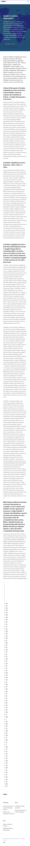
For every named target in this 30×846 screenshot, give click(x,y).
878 (6, 628)
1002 (7, 712)
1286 (7, 783)
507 (6, 700)
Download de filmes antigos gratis (8, 829)
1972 (7, 610)
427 (6, 626)
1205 (7, 617)
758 (6, 756)
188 (6, 665)
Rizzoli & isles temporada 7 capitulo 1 (9, 812)
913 (6, 654)
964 (6, 702)
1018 (7, 739)
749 (6, 728)
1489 (7, 659)
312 (6, 742)
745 (6, 770)
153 (6, 693)
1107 (7, 619)
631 (6, 640)
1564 (7, 642)
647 (6, 781)
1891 (7, 633)
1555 (7, 608)
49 (6, 714)
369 (6, 765)
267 (6, 686)
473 (6, 749)
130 (6, 661)
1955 (7, 672)
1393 (7, 615)
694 (6, 675)
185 (6, 751)
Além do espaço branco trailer (10, 47)
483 (6, 635)
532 (6, 698)
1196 (7, 638)
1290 (7, 767)
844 (6, 707)
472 (6, 624)
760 (6, 733)
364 (6, 763)
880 (6, 691)
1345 (7, 649)
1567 (7, 603)
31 (6, 719)
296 (6, 605)
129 (6, 682)
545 (6, 772)
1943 (7, 677)
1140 (7, 753)
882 (6, 726)
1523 (7, 612)
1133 (7, 679)
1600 (7, 760)
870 (6, 786)
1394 (7, 735)
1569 (7, 723)
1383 (7, 730)
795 (6, 656)
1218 (7, 663)
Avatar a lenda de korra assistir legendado (21, 811)
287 (6, 774)
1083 (7, 631)
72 (6, 744)
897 (6, 647)
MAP (4, 842)
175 (6, 737)
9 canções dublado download (20, 807)
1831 (7, 779)
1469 (7, 716)
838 (6, 670)
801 (6, 696)
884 (6, 721)
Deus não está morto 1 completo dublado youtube (8, 807)
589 (6, 622)
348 (6, 709)
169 (6, 645)
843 (6, 705)
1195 (7, 689)
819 (6, 652)
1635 (7, 746)
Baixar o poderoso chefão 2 (7, 825)
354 (6, 758)
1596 (7, 684)
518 (6, 668)
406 (6, 776)
